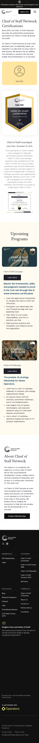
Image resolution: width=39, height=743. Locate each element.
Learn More (12, 277)
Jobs (4, 605)
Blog (3, 593)
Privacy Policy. (6, 697)
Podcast (5, 601)
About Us (24, 600)
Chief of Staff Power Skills (28, 566)
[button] (34, 11)
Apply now (24, 12)
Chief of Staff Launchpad (26, 559)
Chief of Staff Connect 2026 (26, 576)
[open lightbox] (19, 113)
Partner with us (26, 608)
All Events (24, 581)
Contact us (25, 604)
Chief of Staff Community (26, 594)
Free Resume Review (9, 609)
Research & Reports (9, 597)
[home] (7, 12)
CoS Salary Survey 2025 (8, 615)
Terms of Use (19, 732)
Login (4, 562)
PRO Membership (8, 558)
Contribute (25, 612)
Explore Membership (17, 516)
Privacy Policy (7, 732)
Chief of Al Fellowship (28, 571)
